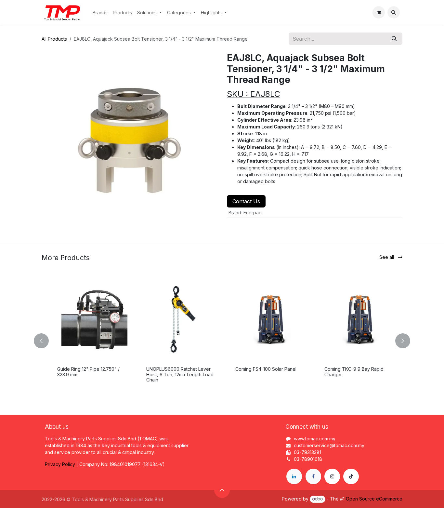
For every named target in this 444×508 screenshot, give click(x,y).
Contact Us (246, 201)
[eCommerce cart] (378, 12)
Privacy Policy (60, 464)
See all (387, 257)
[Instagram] (332, 476)
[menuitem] (100, 13)
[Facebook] (313, 476)
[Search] (394, 39)
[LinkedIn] (294, 476)
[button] (393, 12)
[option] (222, 340)
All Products (54, 39)
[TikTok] (351, 476)
